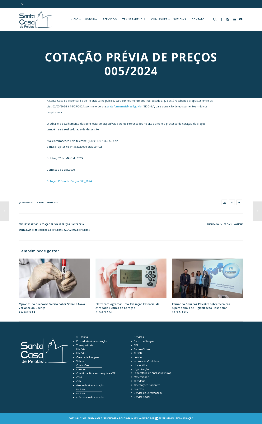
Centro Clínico (142, 349)
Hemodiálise (141, 365)
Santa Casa (77, 224)
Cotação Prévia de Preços (55, 224)
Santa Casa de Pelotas (77, 230)
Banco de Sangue (144, 341)
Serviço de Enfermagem (148, 393)
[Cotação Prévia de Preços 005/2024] (224, 202)
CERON (138, 353)
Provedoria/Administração (91, 341)
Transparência (84, 345)
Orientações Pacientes (147, 385)
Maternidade (141, 377)
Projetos (139, 389)
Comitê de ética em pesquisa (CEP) (96, 373)
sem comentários (48, 202)
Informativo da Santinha (90, 397)
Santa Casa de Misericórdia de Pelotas (41, 230)
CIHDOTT (81, 369)
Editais (228, 224)
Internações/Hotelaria (147, 361)
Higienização (141, 369)
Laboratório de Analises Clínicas (152, 373)
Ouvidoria (139, 381)
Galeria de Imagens (87, 357)
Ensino (138, 357)
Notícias (238, 224)
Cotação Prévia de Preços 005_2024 (69, 181)
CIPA (79, 381)
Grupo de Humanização (90, 385)
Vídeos (80, 361)
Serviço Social (142, 397)
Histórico (81, 353)
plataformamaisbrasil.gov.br (124, 106)
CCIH (79, 377)
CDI (136, 345)
